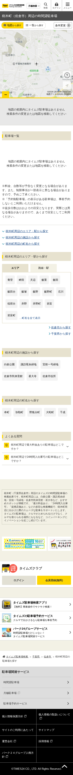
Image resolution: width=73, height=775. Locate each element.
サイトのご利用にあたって (18, 729)
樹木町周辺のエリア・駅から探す (27, 231)
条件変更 (62, 25)
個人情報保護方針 (12, 716)
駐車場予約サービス (15, 703)
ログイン (19, 580)
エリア (15, 267)
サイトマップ (46, 729)
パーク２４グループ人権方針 (18, 754)
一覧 (36, 25)
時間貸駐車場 (11, 682)
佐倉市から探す (61, 327)
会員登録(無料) (54, 580)
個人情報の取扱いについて (54, 714)
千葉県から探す (61, 333)
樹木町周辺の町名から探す (23, 243)
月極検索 (32, 6)
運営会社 (7, 741)
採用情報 (44, 741)
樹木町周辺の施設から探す (23, 237)
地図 (14, 25)
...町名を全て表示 (29, 317)
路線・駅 (43, 267)
